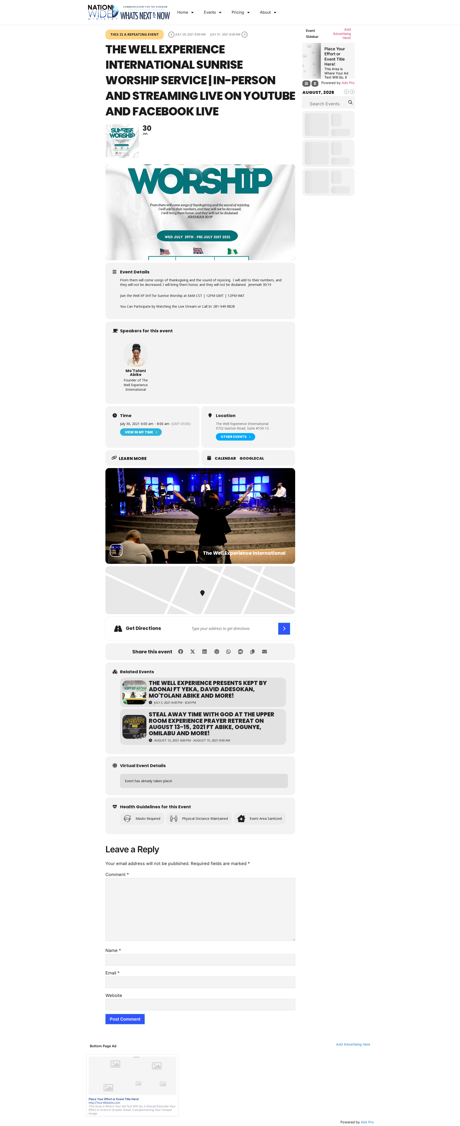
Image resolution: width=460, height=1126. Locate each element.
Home (182, 12)
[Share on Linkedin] (205, 652)
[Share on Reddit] (241, 652)
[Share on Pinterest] (217, 652)
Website (113, 995)
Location (226, 415)
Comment (117, 874)
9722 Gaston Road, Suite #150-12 (242, 428)
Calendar (225, 458)
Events (210, 12)
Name (113, 950)
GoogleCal (252, 458)
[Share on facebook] (181, 652)
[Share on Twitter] (193, 652)
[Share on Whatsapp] (229, 652)
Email (112, 972)
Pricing (238, 12)
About (265, 12)
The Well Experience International (242, 423)
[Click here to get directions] (284, 629)
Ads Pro (367, 1122)
